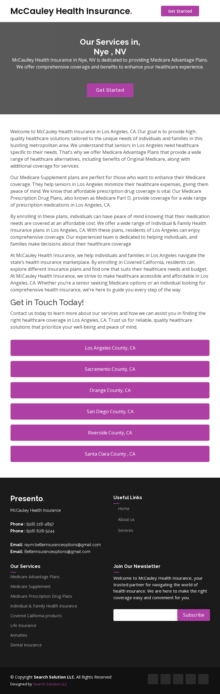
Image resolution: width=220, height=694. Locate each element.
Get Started (180, 11)
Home (123, 509)
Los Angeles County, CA (110, 348)
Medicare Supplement (30, 587)
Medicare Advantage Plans (35, 577)
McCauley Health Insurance (71, 11)
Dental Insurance (26, 645)
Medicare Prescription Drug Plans (41, 596)
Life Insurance (23, 626)
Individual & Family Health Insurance (43, 606)
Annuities (18, 635)
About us (126, 519)
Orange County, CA (110, 390)
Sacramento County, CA (110, 369)
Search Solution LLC (50, 684)
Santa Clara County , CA (110, 454)
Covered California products (36, 616)
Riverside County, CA (110, 433)
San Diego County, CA (110, 411)
